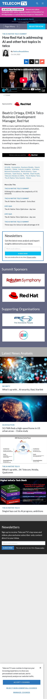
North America (26, 171)
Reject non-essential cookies (21, 688)
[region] (21, 681)
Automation (16, 167)
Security (6, 386)
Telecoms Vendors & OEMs (14, 176)
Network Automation (12, 171)
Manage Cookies (21, 692)
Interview (35, 169)
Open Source (17, 174)
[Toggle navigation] (42, 3)
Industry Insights (24, 169)
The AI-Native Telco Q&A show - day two (20, 209)
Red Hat (26, 174)
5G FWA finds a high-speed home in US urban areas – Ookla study (21, 429)
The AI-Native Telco (32, 176)
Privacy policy (31, 257)
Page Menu (10, 26)
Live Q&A (8, 206)
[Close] (40, 667)
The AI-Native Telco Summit (14, 34)
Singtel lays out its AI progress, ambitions (22, 511)
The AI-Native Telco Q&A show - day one (20, 217)
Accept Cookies (22, 682)
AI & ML (7, 167)
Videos (28, 178)
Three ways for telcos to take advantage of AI (22, 225)
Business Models (27, 167)
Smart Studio (34, 174)
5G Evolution (8, 425)
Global (14, 169)
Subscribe (23, 254)
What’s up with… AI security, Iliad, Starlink (22, 389)
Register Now (36, 26)
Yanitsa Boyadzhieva (21, 51)
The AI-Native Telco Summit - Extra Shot (20, 201)
